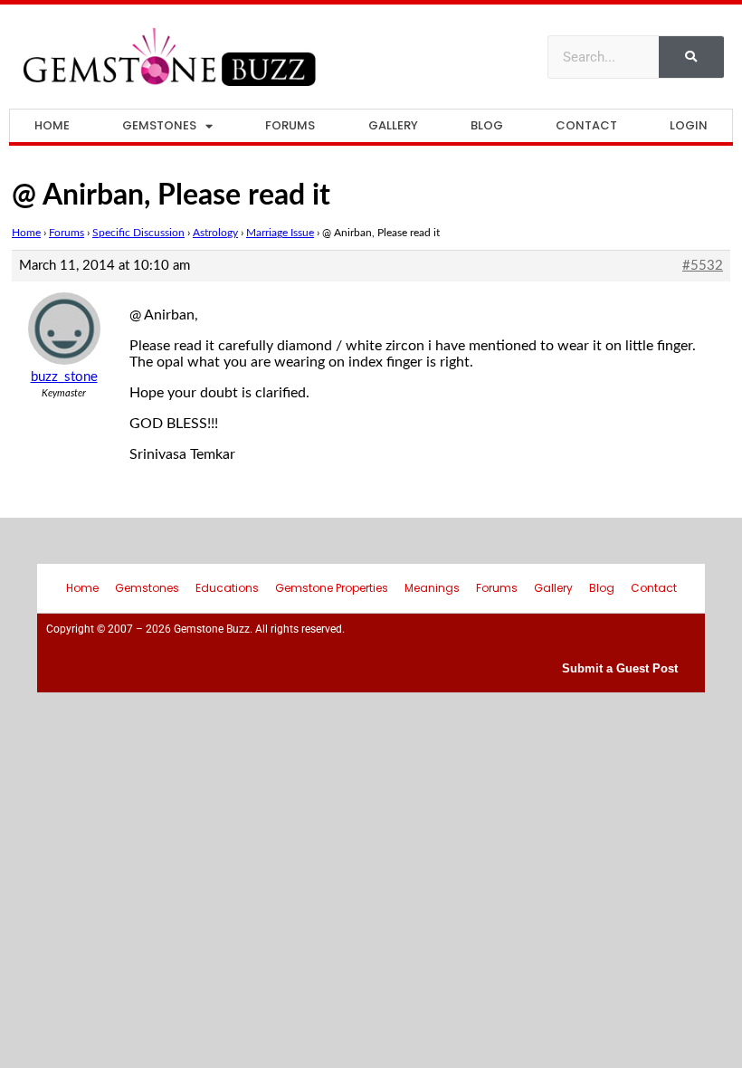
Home (52, 125)
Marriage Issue (280, 232)
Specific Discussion (138, 232)
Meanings (432, 588)
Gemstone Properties (331, 588)
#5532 (702, 265)
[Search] (691, 57)
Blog (487, 125)
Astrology (215, 232)
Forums (290, 125)
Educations (227, 588)
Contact (586, 125)
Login (689, 125)
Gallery (393, 125)
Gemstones (159, 125)
